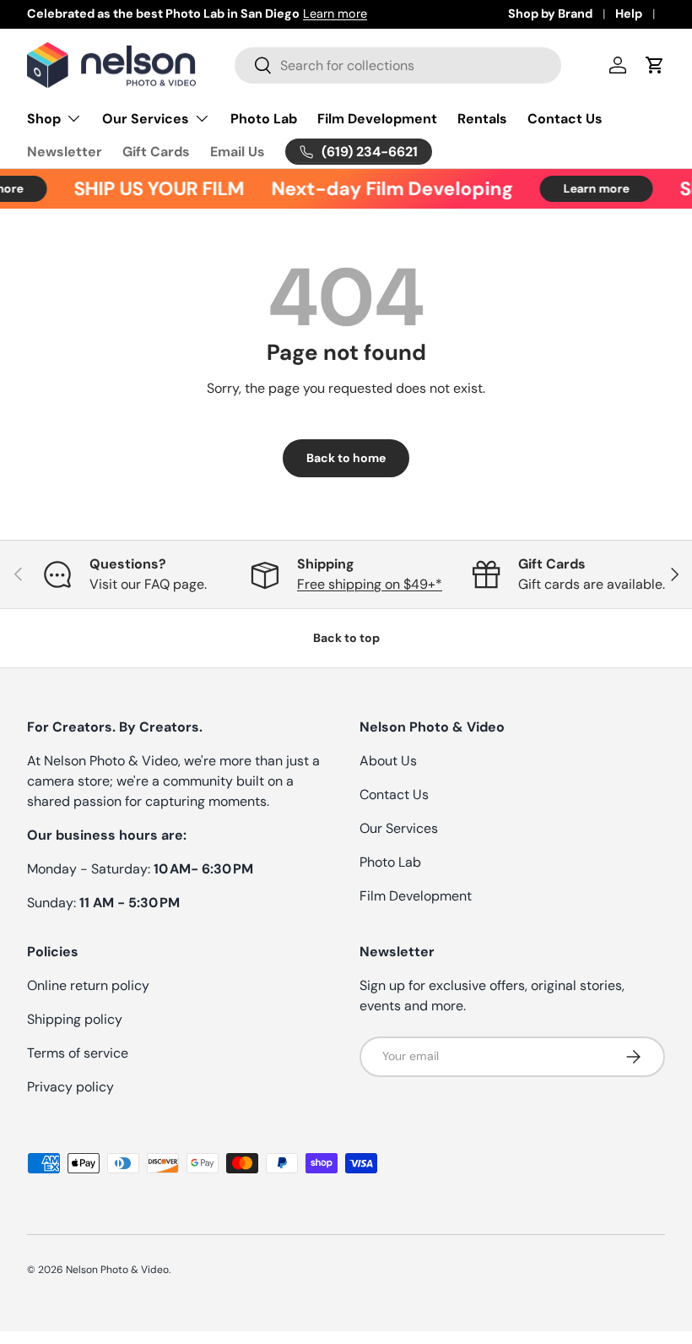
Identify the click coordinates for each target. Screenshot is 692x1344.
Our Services (399, 828)
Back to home (346, 457)
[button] (654, 65)
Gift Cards (156, 152)
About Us (388, 761)
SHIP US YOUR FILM (153, 189)
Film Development (377, 119)
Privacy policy (70, 1087)
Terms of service (77, 1053)
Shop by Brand (550, 13)
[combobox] (398, 65)
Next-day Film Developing (386, 189)
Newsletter (64, 152)
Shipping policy (74, 1019)
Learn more (335, 13)
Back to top (346, 637)
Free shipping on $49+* (369, 584)
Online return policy (88, 985)
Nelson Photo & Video (117, 1269)
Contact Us (565, 119)
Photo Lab (263, 119)
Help (628, 13)
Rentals (482, 119)
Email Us (237, 152)
